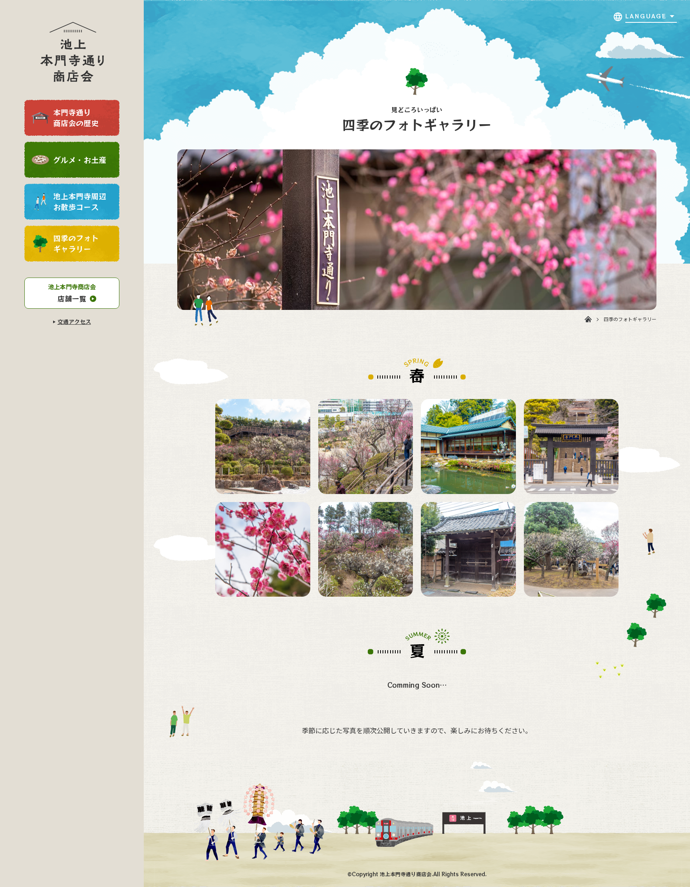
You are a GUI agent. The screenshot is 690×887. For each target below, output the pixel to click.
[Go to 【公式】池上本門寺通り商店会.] (588, 319)
